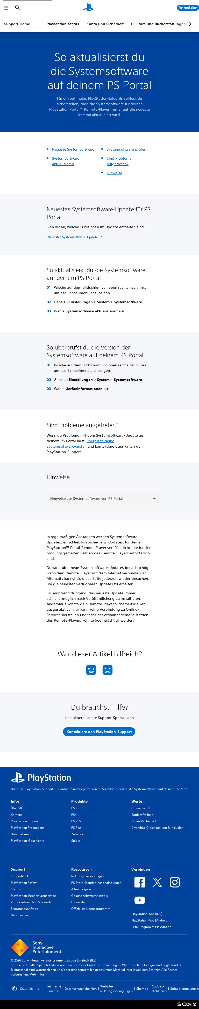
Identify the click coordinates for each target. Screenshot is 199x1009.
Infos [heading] (15, 801)
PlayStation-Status (63, 24)
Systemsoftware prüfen (126, 149)
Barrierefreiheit (142, 814)
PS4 (74, 814)
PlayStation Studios (24, 821)
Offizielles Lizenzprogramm (90, 908)
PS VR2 (76, 821)
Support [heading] (18, 869)
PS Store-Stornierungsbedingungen (96, 882)
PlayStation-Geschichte (27, 840)
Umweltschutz (141, 808)
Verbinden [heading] (140, 869)
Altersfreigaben (82, 889)
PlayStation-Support (39, 789)
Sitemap (142, 988)
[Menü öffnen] (6, 8)
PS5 (74, 808)
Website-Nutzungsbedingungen (116, 988)
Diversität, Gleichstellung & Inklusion (157, 827)
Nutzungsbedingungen (87, 876)
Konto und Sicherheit (105, 24)
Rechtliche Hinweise (53, 988)
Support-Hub (20, 876)
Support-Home (17, 24)
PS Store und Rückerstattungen (158, 24)
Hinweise (114, 173)
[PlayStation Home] (88, 8)
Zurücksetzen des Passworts (31, 902)
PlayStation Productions (28, 827)
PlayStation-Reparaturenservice (33, 895)
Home (15, 789)
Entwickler (78, 902)
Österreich (27, 989)
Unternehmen (21, 834)
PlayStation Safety (24, 882)
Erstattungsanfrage (24, 908)
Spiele (75, 840)
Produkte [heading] (79, 801)
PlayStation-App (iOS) (146, 914)
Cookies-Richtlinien (159, 988)
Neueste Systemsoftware (73, 149)
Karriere (16, 814)
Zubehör (77, 834)
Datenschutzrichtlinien (81, 988)
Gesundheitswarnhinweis (89, 895)
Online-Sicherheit (143, 821)
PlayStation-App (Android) (149, 920)
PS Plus (76, 827)
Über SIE (17, 808)
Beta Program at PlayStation (151, 927)
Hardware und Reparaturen (77, 789)
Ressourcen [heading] (81, 869)
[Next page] (189, 24)
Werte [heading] (136, 801)
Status (15, 889)
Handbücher (19, 915)
